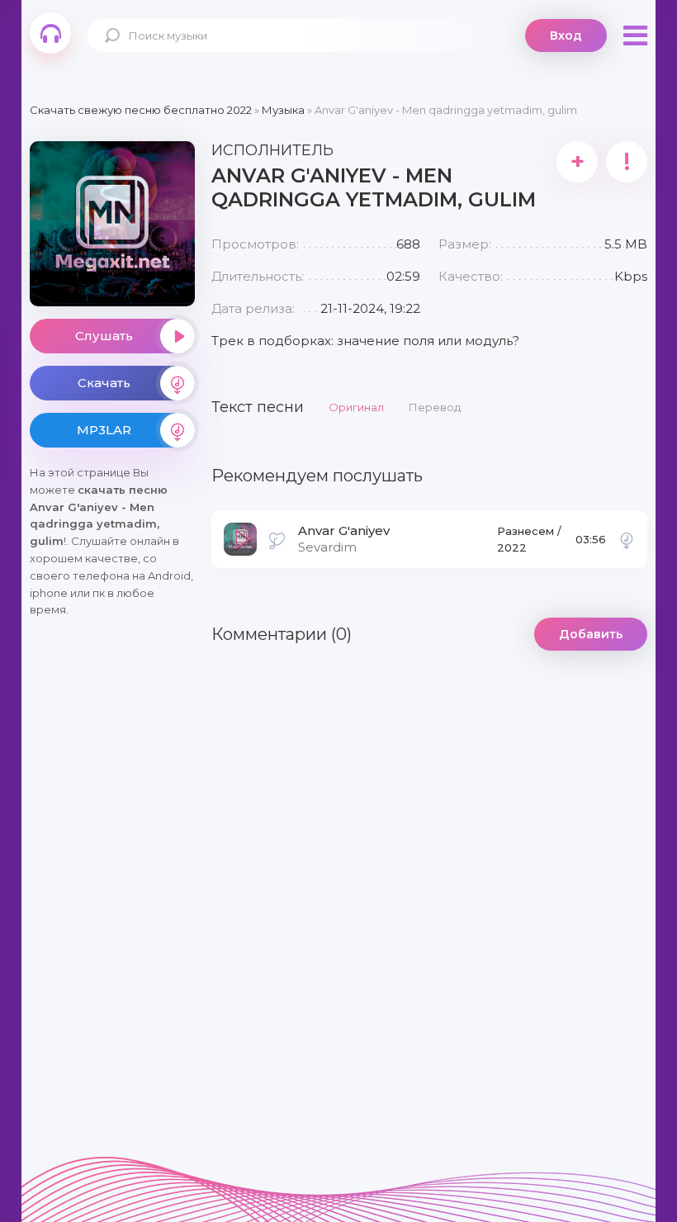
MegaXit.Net (50, 33)
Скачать (104, 383)
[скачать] (626, 539)
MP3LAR (104, 430)
